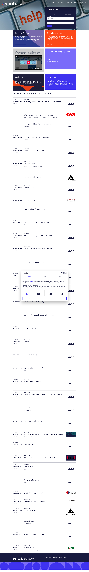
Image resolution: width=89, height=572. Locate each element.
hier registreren (68, 14)
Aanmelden (50, 25)
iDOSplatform (54, 2)
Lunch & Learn (30, 164)
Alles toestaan (59, 298)
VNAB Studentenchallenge (34, 302)
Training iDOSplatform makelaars (37, 124)
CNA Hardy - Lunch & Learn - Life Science (40, 115)
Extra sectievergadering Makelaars (38, 235)
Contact (85, 2)
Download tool (17, 85)
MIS (58, 2)
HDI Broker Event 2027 (33, 547)
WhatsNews (81, 2)
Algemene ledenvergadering (35, 480)
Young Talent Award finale (34, 209)
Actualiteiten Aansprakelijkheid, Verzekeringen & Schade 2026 (43, 435)
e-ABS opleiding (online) (33, 355)
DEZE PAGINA (69, 83)
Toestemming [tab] (29, 276)
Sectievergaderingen (32, 466)
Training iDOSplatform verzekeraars (38, 137)
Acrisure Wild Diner (32, 510)
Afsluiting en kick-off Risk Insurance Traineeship (43, 101)
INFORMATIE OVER (20, 44)
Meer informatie (50, 86)
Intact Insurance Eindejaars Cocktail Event (41, 457)
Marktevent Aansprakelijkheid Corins (39, 201)
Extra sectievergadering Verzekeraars (39, 222)
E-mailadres (49, 16)
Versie (16, 87)
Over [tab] (60, 276)
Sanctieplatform (63, 2)
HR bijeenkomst (30, 328)
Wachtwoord (49, 21)
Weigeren (29, 298)
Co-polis (68, 2)
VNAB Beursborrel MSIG (33, 493)
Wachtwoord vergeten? (57, 25)
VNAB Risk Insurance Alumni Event (38, 249)
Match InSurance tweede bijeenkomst (39, 315)
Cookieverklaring (55, 557)
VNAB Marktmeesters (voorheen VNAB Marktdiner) (44, 394)
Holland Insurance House (34, 262)
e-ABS (50, 2)
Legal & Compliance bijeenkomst (37, 421)
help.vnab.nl (31, 281)
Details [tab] (44, 276)
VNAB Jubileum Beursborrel (35, 150)
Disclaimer (60, 557)
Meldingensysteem (74, 2)
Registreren (64, 25)
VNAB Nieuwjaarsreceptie (34, 534)
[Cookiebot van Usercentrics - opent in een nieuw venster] (62, 273)
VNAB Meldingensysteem (31, 39)
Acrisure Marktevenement (34, 177)
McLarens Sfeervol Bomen (34, 501)
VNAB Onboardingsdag (33, 381)
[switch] (38, 294)
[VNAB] (28, 558)
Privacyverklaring (48, 557)
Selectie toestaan (44, 298)
